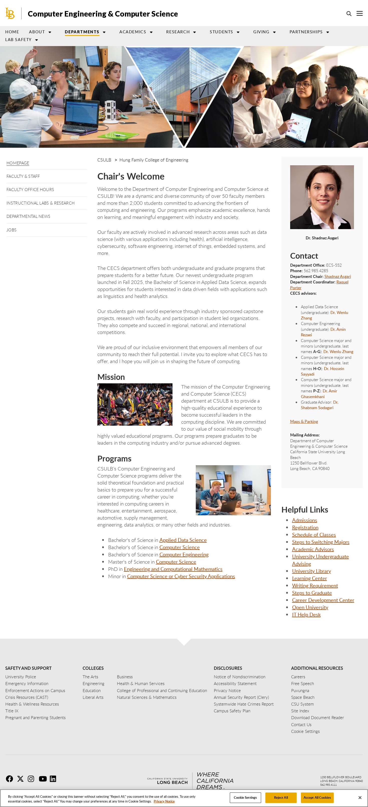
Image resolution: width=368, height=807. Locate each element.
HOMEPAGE (18, 163)
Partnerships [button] (306, 32)
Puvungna (300, 690)
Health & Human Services (140, 683)
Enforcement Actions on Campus (35, 690)
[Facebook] (11, 779)
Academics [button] (132, 32)
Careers (298, 677)
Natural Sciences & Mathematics (146, 697)
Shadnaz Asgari (337, 276)
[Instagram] (33, 779)
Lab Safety (18, 39)
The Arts (90, 677)
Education (92, 690)
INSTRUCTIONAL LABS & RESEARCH (41, 203)
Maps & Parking (304, 421)
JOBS (12, 230)
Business (125, 677)
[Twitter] (22, 779)
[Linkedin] (55, 779)
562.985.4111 (328, 784)
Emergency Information (26, 683)
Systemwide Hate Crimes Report (244, 704)
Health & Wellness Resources (32, 704)
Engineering (93, 683)
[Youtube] (44, 779)
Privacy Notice (164, 801)
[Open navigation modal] (357, 13)
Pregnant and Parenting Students (35, 717)
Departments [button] (82, 31)
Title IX (12, 711)
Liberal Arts (93, 697)
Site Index (300, 711)
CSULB (104, 160)
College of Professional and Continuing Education (162, 690)
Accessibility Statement (235, 683)
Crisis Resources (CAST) (26, 697)
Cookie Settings (245, 797)
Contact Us (301, 724)
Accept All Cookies (317, 797)
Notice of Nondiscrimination (239, 677)
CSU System (302, 704)
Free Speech (302, 683)
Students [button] (221, 32)
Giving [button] (261, 32)
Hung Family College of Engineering (153, 160)
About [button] (37, 32)
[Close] (359, 797)
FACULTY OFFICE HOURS (30, 189)
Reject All (281, 797)
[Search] (346, 14)
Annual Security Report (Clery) (241, 697)
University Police (20, 677)
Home (12, 32)
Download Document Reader (317, 717)
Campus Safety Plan (232, 711)
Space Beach (302, 697)
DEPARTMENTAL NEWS (28, 216)
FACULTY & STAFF (23, 176)
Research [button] (178, 32)
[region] (184, 798)
